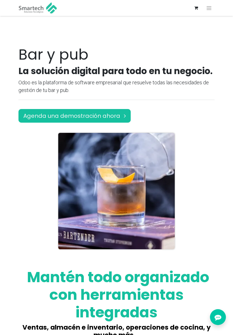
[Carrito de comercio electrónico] (196, 8)
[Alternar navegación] (209, 8)
